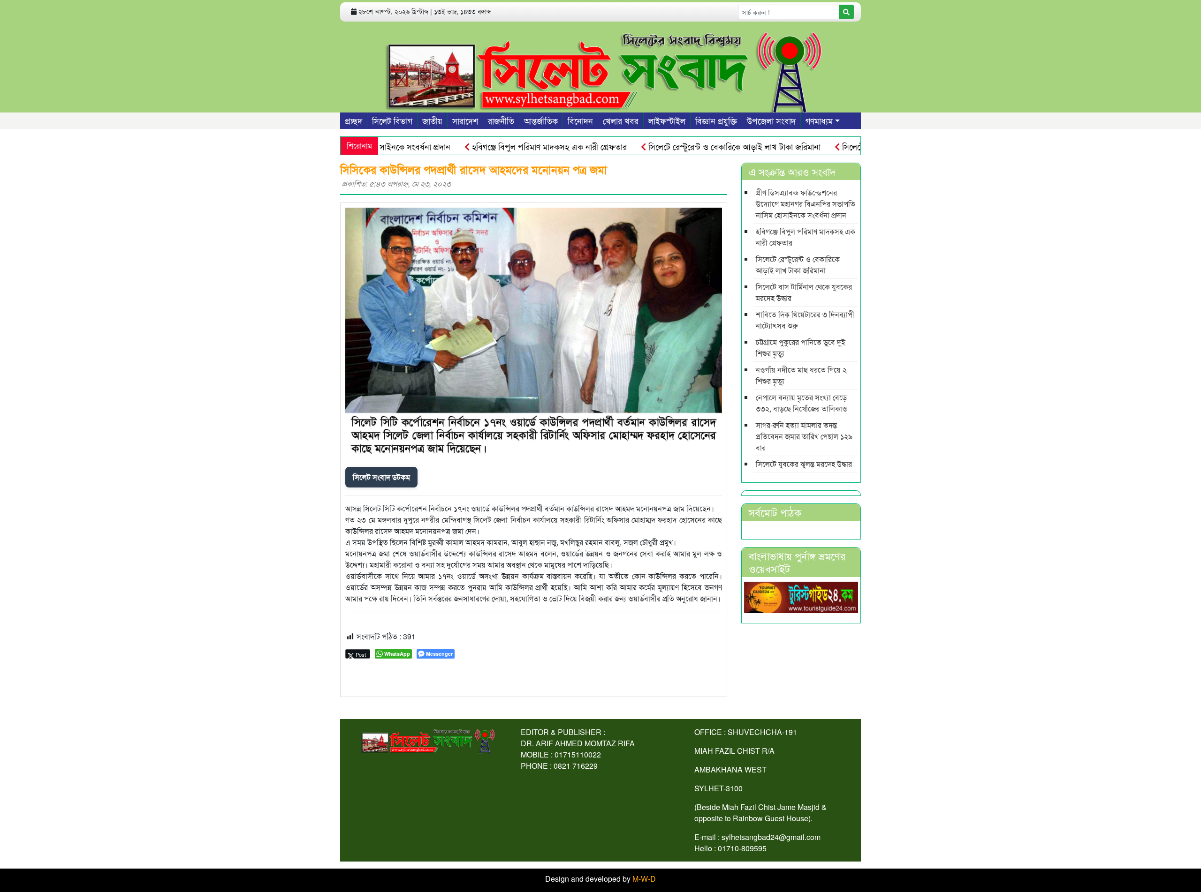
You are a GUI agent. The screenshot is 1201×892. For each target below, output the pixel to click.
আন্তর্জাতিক (541, 120)
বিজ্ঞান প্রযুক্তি (716, 120)
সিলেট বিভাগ (392, 120)
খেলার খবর (621, 120)
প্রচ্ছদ (353, 120)
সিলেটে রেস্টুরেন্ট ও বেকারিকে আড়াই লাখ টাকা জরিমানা (706, 146)
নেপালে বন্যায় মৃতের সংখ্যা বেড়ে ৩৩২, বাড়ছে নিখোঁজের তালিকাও (801, 403)
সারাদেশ (465, 120)
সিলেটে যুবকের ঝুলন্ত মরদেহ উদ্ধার (804, 463)
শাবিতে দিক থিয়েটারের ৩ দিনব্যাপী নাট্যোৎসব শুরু (805, 320)
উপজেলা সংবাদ (771, 120)
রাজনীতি (501, 120)
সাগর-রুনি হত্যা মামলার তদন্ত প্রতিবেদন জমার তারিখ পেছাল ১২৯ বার (804, 436)
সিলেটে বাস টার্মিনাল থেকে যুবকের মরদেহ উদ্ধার (804, 292)
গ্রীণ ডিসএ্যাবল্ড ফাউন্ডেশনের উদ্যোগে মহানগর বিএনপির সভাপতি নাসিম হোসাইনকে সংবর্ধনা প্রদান (805, 203)
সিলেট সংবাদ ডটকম (381, 477)
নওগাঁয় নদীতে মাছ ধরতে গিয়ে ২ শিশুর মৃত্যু (801, 375)
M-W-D (644, 878)
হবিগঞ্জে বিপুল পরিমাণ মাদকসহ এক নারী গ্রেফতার (521, 146)
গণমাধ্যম (819, 120)
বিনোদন (580, 120)
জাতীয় (432, 120)
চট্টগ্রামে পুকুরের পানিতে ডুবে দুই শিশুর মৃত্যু (800, 348)
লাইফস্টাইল (666, 120)
